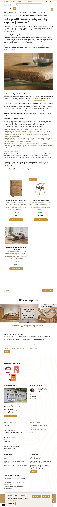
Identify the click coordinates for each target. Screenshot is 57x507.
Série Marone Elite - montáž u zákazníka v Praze (15, 457)
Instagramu (28, 326)
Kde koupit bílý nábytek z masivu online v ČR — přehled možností (41, 462)
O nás (31, 432)
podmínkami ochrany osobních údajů (28, 348)
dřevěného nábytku (9, 49)
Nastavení (11, 503)
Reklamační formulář (10, 435)
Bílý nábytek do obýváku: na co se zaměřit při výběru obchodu (41, 457)
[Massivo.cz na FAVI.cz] (8, 370)
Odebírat (7, 351)
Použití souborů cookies (10, 448)
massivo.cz (34, 394)
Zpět (7, 290)
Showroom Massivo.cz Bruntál (38, 430)
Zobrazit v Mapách (10, 416)
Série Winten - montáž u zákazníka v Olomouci (14, 462)
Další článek (47, 290)
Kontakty (6, 1)
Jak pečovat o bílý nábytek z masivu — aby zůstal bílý (14, 487)
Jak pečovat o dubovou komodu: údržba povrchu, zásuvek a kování (15, 479)
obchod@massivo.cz (43, 392)
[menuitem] (8, 12)
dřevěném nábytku (39, 100)
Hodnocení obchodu (27, 1)
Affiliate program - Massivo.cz (12, 444)
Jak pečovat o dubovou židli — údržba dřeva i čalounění (14, 483)
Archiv (33, 471)
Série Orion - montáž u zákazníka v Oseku (15, 465)
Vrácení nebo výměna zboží (11, 437)
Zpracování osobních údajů (11, 446)
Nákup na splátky (8, 451)
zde (16, 500)
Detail (40, 219)
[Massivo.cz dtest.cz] (12, 377)
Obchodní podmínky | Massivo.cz (13, 433)
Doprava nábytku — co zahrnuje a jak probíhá (40, 426)
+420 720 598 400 (42, 389)
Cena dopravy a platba (15, 1)
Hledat (46, 5)
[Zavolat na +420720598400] (47, 1)
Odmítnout (36, 496)
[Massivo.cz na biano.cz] (16, 369)
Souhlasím (46, 496)
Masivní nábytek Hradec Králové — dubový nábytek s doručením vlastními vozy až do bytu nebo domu (40, 467)
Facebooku (39, 326)
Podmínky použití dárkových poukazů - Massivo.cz (14, 440)
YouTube (34, 398)
